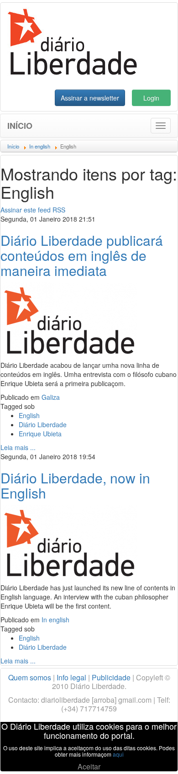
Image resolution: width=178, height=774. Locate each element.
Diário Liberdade (43, 424)
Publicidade (111, 677)
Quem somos (29, 677)
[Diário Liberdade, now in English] (68, 542)
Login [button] (151, 97)
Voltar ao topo (151, 755)
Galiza (51, 397)
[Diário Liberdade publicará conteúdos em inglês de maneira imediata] (68, 320)
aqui (118, 754)
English (29, 415)
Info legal (71, 677)
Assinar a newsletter (90, 97)
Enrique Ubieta (40, 433)
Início (19, 126)
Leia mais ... (18, 447)
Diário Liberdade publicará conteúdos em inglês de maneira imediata (81, 255)
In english (55, 619)
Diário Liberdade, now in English (75, 485)
